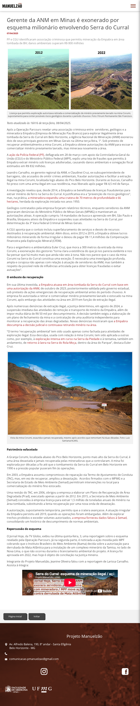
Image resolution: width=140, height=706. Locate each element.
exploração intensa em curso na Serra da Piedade (68, 339)
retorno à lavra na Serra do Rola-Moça (51, 343)
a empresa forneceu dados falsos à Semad (99, 518)
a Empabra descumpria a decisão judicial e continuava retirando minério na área (67, 323)
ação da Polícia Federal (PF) (26, 155)
